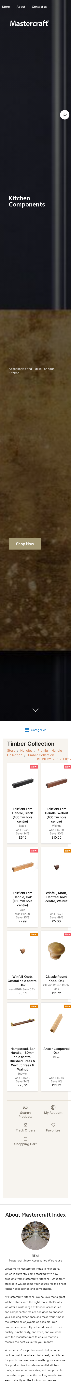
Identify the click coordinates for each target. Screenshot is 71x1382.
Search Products (26, 1114)
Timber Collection (40, 755)
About (21, 7)
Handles (26, 750)
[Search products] (64, 114)
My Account (53, 1113)
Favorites (53, 1130)
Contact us (39, 7)
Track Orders (26, 1130)
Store (11, 750)
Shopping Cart (25, 1144)
